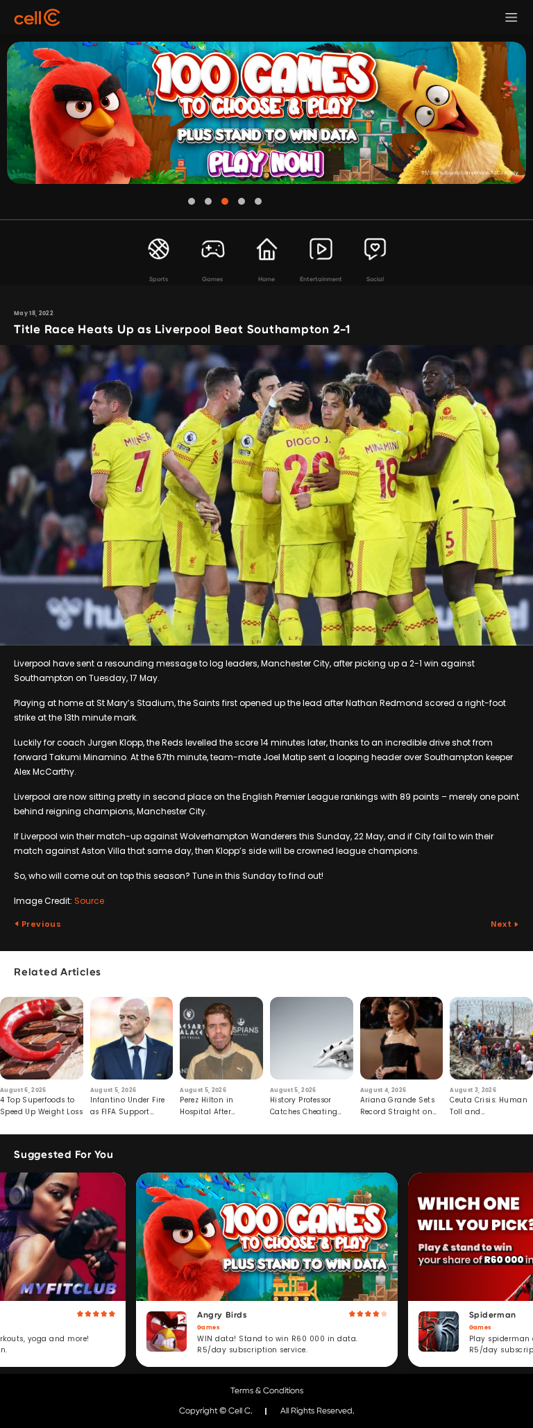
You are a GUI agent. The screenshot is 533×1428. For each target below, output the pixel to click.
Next (502, 924)
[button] (191, 201)
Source (89, 901)
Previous (40, 924)
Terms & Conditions (266, 1390)
